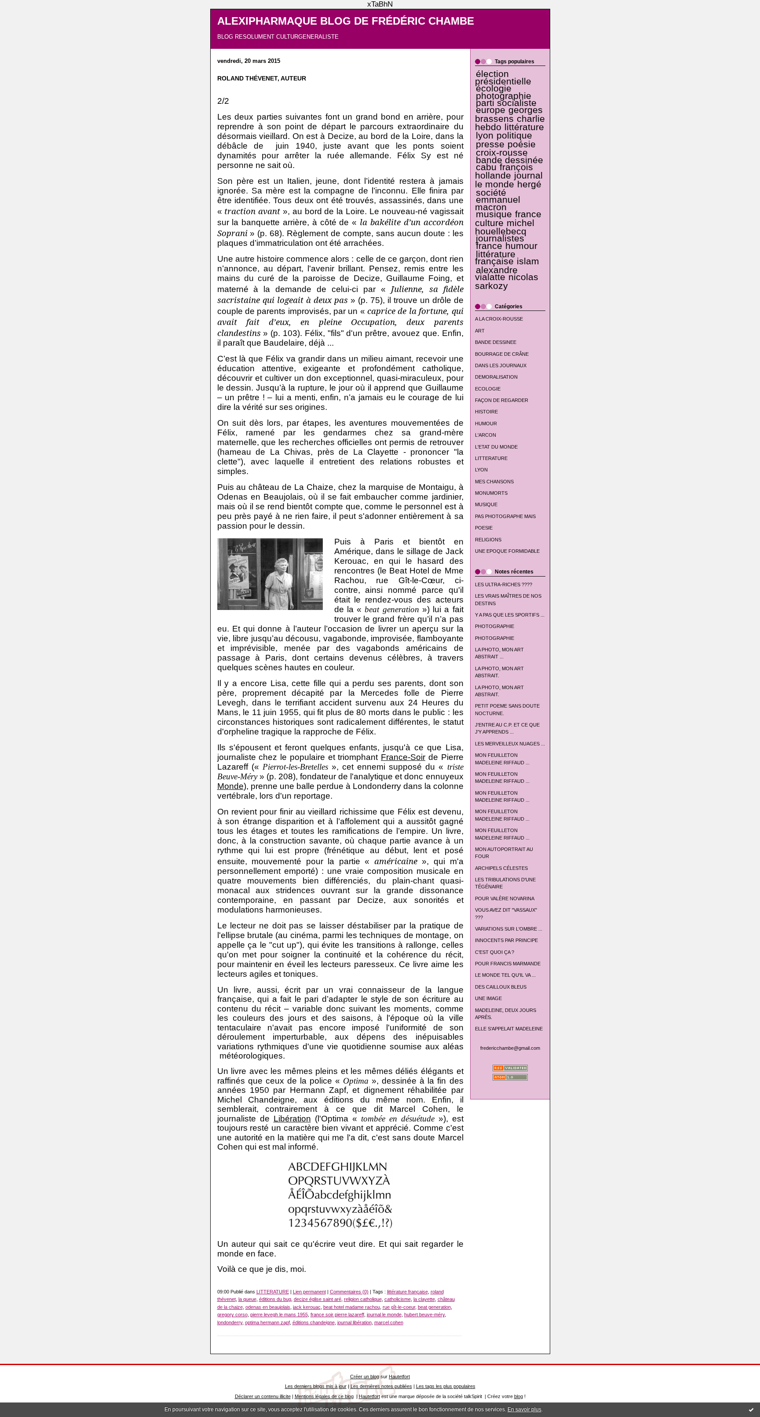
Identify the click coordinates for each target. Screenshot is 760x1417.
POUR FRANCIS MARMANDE (508, 963)
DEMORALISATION (496, 377)
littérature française (495, 258)
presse (490, 144)
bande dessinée (509, 160)
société (491, 192)
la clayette (424, 1299)
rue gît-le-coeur (399, 1307)
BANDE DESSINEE (495, 342)
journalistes (500, 238)
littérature (524, 127)
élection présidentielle (503, 77)
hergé (529, 184)
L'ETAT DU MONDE (496, 446)
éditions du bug (275, 1299)
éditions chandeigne (313, 1322)
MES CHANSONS (494, 481)
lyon (484, 135)
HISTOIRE (486, 411)
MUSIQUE (486, 504)
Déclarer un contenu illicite (263, 1396)
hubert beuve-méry (424, 1314)
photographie (503, 96)
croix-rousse (502, 152)
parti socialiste (506, 103)
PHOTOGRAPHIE (494, 626)
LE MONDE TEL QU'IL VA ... (505, 975)
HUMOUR (486, 423)
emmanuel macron (497, 203)
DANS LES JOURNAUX (500, 365)
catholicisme (397, 1299)
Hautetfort (399, 1376)
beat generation (434, 1307)
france (489, 246)
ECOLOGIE (488, 388)
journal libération (354, 1322)
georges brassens (509, 114)
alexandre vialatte (496, 273)
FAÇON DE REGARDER (501, 400)
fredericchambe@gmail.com (510, 1048)
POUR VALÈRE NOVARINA (504, 898)
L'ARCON (485, 435)
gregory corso (232, 1314)
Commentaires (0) (349, 1291)
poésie (522, 144)
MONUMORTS (491, 493)
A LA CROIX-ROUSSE (499, 318)
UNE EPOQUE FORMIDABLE (507, 551)
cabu (486, 167)
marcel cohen (388, 1322)
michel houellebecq (504, 227)
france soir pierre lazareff (337, 1314)
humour (521, 246)
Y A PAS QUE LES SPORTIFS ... (509, 614)
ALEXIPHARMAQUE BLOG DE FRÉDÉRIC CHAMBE (345, 21)
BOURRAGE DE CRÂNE (502, 354)
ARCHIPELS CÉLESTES (501, 868)
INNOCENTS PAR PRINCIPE (506, 940)
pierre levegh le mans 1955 (279, 1314)
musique (494, 214)
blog (518, 1396)
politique (514, 135)
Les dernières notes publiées (381, 1386)
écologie (494, 88)
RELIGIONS (488, 539)
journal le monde (509, 179)
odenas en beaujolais (267, 1307)
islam (528, 261)
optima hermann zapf (267, 1322)
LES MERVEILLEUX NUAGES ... (510, 743)
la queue (247, 1299)
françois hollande (504, 171)
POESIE (484, 527)
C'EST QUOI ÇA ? (494, 952)
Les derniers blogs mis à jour (316, 1386)
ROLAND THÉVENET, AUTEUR (261, 78)
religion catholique (363, 1299)
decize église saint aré (317, 1299)
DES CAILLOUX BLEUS (500, 987)
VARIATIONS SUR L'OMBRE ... (508, 928)
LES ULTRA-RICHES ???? (503, 584)
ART (480, 330)
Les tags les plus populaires (445, 1386)
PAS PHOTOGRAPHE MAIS (505, 516)
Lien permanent (309, 1291)
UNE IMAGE (488, 998)
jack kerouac (307, 1307)
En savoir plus (524, 1409)
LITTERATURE (491, 458)
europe (490, 110)
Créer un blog (364, 1376)
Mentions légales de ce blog (324, 1396)
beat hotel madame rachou (351, 1307)
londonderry (229, 1322)
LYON (481, 469)
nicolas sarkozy (506, 281)
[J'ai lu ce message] (751, 1409)
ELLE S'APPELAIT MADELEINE (509, 1028)
